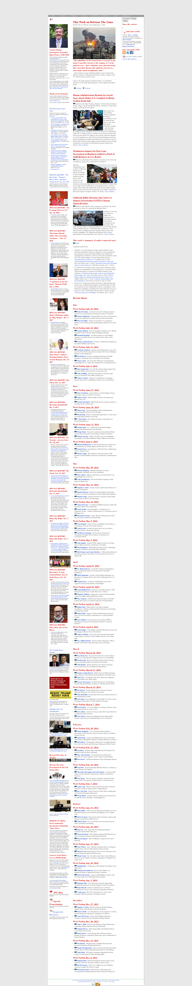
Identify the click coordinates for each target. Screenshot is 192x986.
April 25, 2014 (92, 565)
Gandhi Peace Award (55, 669)
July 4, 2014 (91, 366)
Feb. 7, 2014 (91, 783)
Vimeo (64, 735)
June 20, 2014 (92, 407)
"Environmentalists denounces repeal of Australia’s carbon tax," (94, 261)
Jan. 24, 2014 (92, 826)
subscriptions (54, 888)
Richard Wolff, (54, 289)
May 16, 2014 (92, 501)
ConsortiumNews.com (55, 60)
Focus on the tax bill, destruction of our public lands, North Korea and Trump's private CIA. (59, 414)
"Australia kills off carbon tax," (84, 259)
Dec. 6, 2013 (91, 957)
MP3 (77, 243)
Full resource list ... (55, 169)
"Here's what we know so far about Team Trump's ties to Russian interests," (59, 146)
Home (73, 980)
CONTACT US (126, 15)
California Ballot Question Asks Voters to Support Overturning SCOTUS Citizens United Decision (92, 200)
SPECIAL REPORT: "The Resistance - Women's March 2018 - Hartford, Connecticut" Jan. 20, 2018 (59, 178)
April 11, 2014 (92, 604)
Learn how (128, 56)
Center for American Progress (58, 153)
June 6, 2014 (92, 441)
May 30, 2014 (92, 467)
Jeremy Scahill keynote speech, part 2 (59, 749)
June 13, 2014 (92, 424)
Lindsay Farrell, (54, 388)
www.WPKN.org (65, 867)
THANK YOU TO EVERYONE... (56, 710)
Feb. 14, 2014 (92, 764)
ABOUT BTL (63, 15)
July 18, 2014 (92, 327)
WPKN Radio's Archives (61, 877)
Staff (81, 980)
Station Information (97, 980)
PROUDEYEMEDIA (57, 735)
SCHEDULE (84, 15)
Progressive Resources (57, 913)
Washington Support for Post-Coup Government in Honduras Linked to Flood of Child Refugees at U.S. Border (94, 154)
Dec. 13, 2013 (92, 940)
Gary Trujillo (112, 981)
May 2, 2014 (91, 540)
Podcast (87, 88)
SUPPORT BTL (105, 15)
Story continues (83, 145)
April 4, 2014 (92, 627)
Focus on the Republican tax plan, (59, 495)
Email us (52, 701)
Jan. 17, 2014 (92, 844)
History (77, 980)
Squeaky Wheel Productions (84, 981)
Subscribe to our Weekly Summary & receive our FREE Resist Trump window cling (58, 683)
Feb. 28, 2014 (92, 728)
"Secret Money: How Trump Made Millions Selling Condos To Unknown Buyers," (59, 136)
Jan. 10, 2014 (92, 863)
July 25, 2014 (92, 308)
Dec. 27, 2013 (92, 904)
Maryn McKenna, (55, 322)
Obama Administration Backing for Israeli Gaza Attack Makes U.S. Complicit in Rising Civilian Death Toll (93, 98)
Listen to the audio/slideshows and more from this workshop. (59, 795)
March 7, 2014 (93, 704)
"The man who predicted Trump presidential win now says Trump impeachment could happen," (59, 119)
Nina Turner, (54, 364)
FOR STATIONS (95, 15)
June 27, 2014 (92, 390)
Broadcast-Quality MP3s (87, 980)
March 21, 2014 (93, 670)
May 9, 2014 (91, 521)
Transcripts (116, 980)
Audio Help (111, 980)
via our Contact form (54, 100)
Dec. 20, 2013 (92, 921)
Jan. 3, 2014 (91, 880)
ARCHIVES (74, 15)
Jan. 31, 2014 (92, 807)
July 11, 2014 (92, 347)
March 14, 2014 (93, 687)
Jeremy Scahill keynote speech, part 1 (59, 733)
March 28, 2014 (93, 652)
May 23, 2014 (92, 484)
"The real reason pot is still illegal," (86, 292)
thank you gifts (57, 102)
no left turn (99, 981)
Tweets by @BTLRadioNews (129, 59)
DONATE (116, 15)
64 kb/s (79, 88)
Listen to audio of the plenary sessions (59, 814)
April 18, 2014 (92, 587)
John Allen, (53, 632)
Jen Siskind (53, 215)
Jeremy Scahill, (53, 832)
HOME (53, 15)
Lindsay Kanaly (54, 243)
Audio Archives (105, 980)
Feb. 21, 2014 (92, 747)
